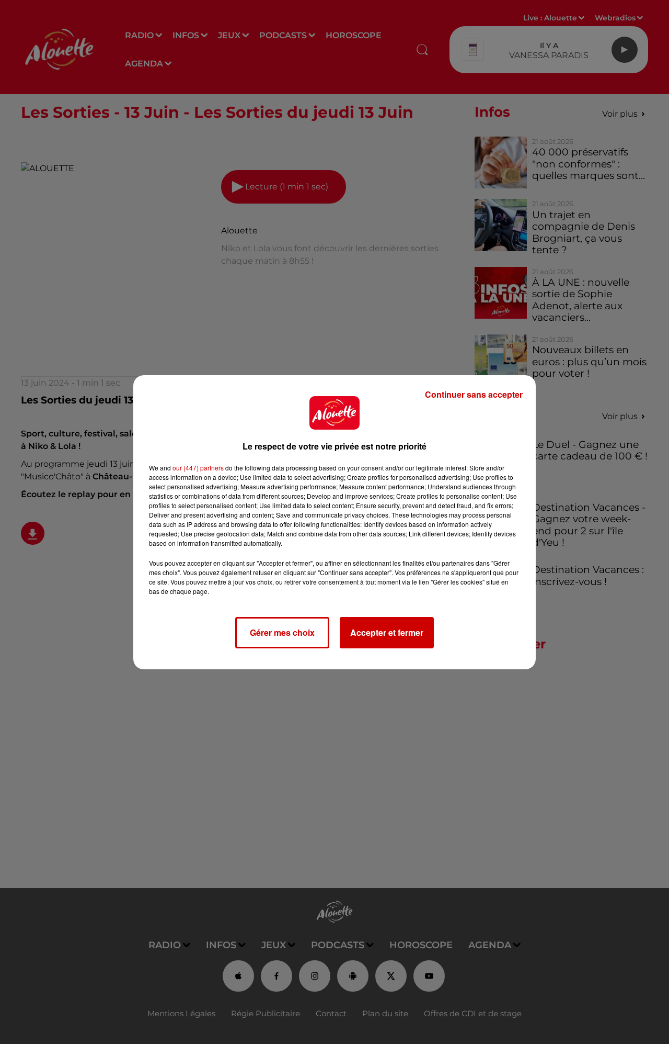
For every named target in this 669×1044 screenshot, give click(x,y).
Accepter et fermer (386, 632)
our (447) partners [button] (198, 467)
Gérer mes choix (282, 632)
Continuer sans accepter (474, 394)
